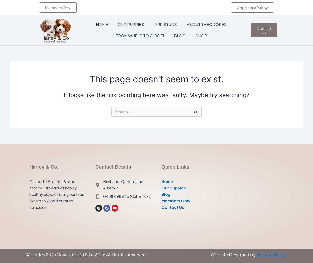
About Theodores (207, 24)
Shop (201, 35)
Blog (180, 35)
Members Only (175, 200)
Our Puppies (131, 24)
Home (102, 24)
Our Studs (165, 24)
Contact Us (172, 207)
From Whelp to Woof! (140, 35)
